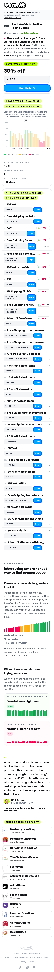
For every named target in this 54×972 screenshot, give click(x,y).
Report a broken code (39, 957)
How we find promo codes (16, 957)
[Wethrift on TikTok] (20, 967)
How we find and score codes (19, 808)
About (17, 953)
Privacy (23, 962)
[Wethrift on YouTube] (34, 967)
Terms (31, 962)
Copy (37, 209)
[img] (27, 135)
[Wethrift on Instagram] (27, 967)
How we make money (12, 18)
